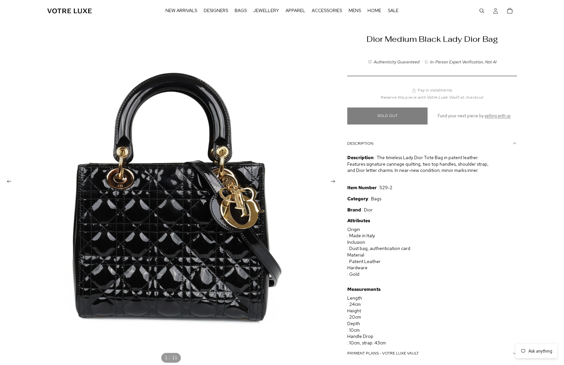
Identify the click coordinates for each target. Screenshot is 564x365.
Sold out (387, 115)
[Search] (482, 11)
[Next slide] (335, 182)
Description (360, 143)
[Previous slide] (7, 182)
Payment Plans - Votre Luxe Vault (383, 353)
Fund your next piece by (474, 116)
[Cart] (510, 11)
